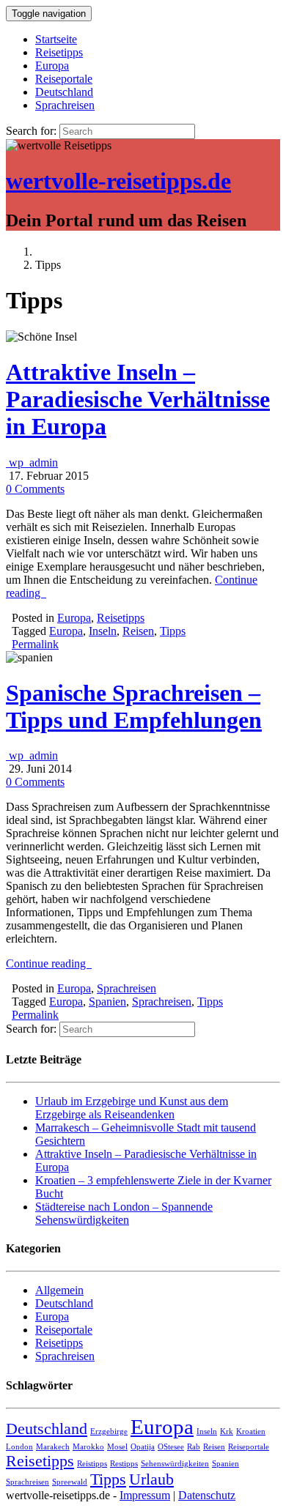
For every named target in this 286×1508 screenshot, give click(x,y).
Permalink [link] (35, 644)
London (19, 1447)
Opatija (143, 1447)
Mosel (117, 1447)
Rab (193, 1447)
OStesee (171, 1447)
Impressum (145, 1495)
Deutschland (64, 92)
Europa (52, 65)
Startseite (56, 39)
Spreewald (69, 1482)
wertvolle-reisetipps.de (118, 181)
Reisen (138, 631)
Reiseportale (63, 79)
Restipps (124, 1464)
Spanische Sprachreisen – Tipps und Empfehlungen (134, 706)
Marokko (88, 1447)
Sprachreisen (65, 105)
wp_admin (32, 462)
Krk (226, 1431)
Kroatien (250, 1431)
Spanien (107, 1001)
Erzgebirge (109, 1431)
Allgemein (59, 1290)
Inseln (103, 631)
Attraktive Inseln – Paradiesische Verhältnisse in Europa (138, 399)
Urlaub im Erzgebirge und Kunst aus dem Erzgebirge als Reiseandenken (131, 1108)
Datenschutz (206, 1495)
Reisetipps (59, 52)
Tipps (173, 631)
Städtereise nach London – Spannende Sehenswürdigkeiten (124, 1213)
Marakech (53, 1447)
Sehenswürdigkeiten (175, 1464)
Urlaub (151, 1479)
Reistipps (92, 1464)
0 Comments (35, 489)
